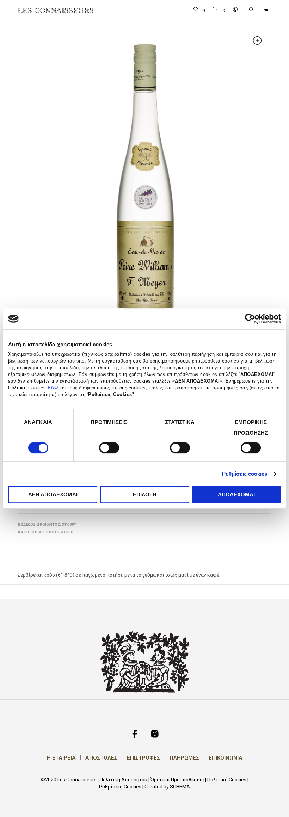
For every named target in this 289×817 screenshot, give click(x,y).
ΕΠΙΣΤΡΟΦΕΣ (143, 758)
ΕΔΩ (53, 387)
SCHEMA (180, 787)
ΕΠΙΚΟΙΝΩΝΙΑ (225, 758)
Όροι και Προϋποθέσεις (177, 779)
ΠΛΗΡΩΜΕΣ (184, 758)
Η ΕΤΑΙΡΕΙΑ (61, 758)
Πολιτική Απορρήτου (123, 779)
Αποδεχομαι (236, 494)
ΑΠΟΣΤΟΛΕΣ (101, 758)
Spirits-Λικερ (58, 532)
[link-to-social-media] (134, 734)
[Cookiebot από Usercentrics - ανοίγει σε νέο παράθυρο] (250, 319)
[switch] (109, 448)
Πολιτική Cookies (226, 779)
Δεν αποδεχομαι (53, 494)
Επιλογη (144, 494)
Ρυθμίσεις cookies (245, 474)
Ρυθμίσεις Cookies (120, 787)
